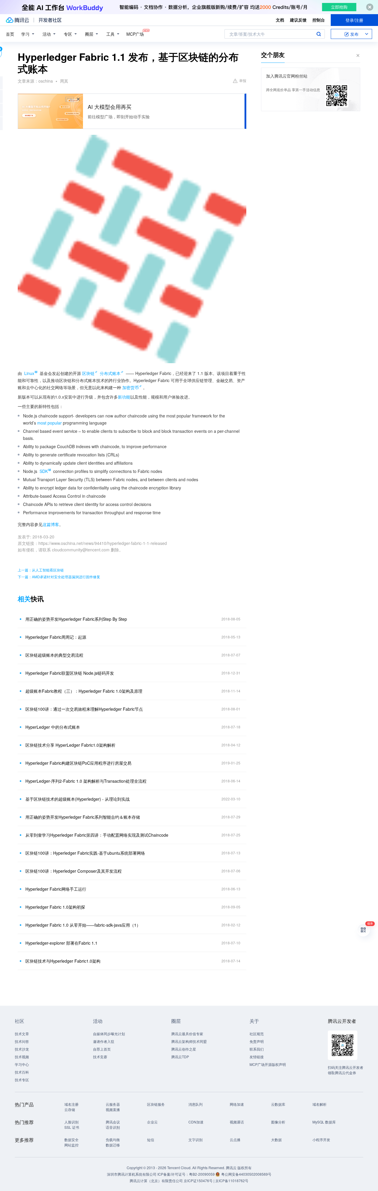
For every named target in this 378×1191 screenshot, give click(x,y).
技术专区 (22, 1079)
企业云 (152, 1121)
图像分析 (278, 1121)
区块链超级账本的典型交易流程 (54, 655)
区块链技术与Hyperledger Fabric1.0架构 (62, 961)
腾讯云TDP (180, 1056)
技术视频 (22, 1056)
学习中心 (22, 1064)
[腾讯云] (17, 20)
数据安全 (71, 1139)
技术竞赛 (100, 1056)
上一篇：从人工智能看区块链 (41, 569)
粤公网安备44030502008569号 (246, 1174)
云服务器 (113, 1104)
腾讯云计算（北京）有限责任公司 (156, 1180)
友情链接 (257, 1056)
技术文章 (22, 1033)
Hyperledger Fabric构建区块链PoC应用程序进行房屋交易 (78, 763)
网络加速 (237, 1104)
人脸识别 (71, 1121)
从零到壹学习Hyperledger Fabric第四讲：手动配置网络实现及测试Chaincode (96, 835)
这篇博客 (51, 524)
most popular (49, 423)
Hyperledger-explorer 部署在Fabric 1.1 (61, 943)
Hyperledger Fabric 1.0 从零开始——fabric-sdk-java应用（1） (83, 925)
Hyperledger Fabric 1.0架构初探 (55, 907)
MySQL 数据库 (324, 1121)
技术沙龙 (22, 1048)
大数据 (276, 1139)
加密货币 (130, 387)
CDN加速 (195, 1121)
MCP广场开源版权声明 (268, 1064)
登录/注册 (354, 20)
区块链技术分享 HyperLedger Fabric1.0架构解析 (70, 745)
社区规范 (257, 1033)
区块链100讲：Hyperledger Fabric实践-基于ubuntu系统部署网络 (85, 853)
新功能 (124, 397)
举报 (242, 80)
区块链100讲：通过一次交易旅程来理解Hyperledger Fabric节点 (84, 709)
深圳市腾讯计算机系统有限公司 (132, 1174)
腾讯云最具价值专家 (187, 1033)
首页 (10, 34)
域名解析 (319, 1104)
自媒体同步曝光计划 (109, 1033)
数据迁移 (113, 1144)
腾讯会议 (113, 1121)
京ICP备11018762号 (231, 1180)
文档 (280, 20)
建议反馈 (298, 20)
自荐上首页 (102, 1048)
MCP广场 (135, 34)
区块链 (88, 373)
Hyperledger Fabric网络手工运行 (55, 889)
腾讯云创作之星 (183, 1048)
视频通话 (237, 1121)
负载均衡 (113, 1139)
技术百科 (22, 1071)
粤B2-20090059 (202, 1174)
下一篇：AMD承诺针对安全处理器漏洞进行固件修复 (59, 576)
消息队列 (195, 1104)
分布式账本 (110, 373)
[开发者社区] (50, 20)
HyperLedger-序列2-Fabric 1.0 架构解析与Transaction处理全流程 (85, 781)
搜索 (318, 34)
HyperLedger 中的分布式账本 (52, 727)
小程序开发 (321, 1139)
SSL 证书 (71, 1127)
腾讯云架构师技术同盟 (189, 1041)
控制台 (318, 20)
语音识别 (113, 1127)
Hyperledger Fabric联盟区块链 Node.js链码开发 (69, 673)
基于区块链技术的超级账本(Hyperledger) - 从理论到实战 (77, 799)
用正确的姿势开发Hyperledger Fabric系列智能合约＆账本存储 (82, 817)
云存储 (69, 1109)
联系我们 (257, 1048)
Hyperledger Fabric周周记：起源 (55, 637)
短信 (150, 1139)
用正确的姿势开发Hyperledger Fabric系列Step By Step (76, 619)
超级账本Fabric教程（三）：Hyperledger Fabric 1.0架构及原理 (83, 691)
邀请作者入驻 (103, 1041)
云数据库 (278, 1104)
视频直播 (113, 1109)
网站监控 (71, 1144)
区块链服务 (156, 1104)
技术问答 (22, 1041)
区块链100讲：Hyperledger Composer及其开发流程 (73, 871)
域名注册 (71, 1104)
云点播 (235, 1139)
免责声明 (257, 1041)
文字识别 (195, 1139)
